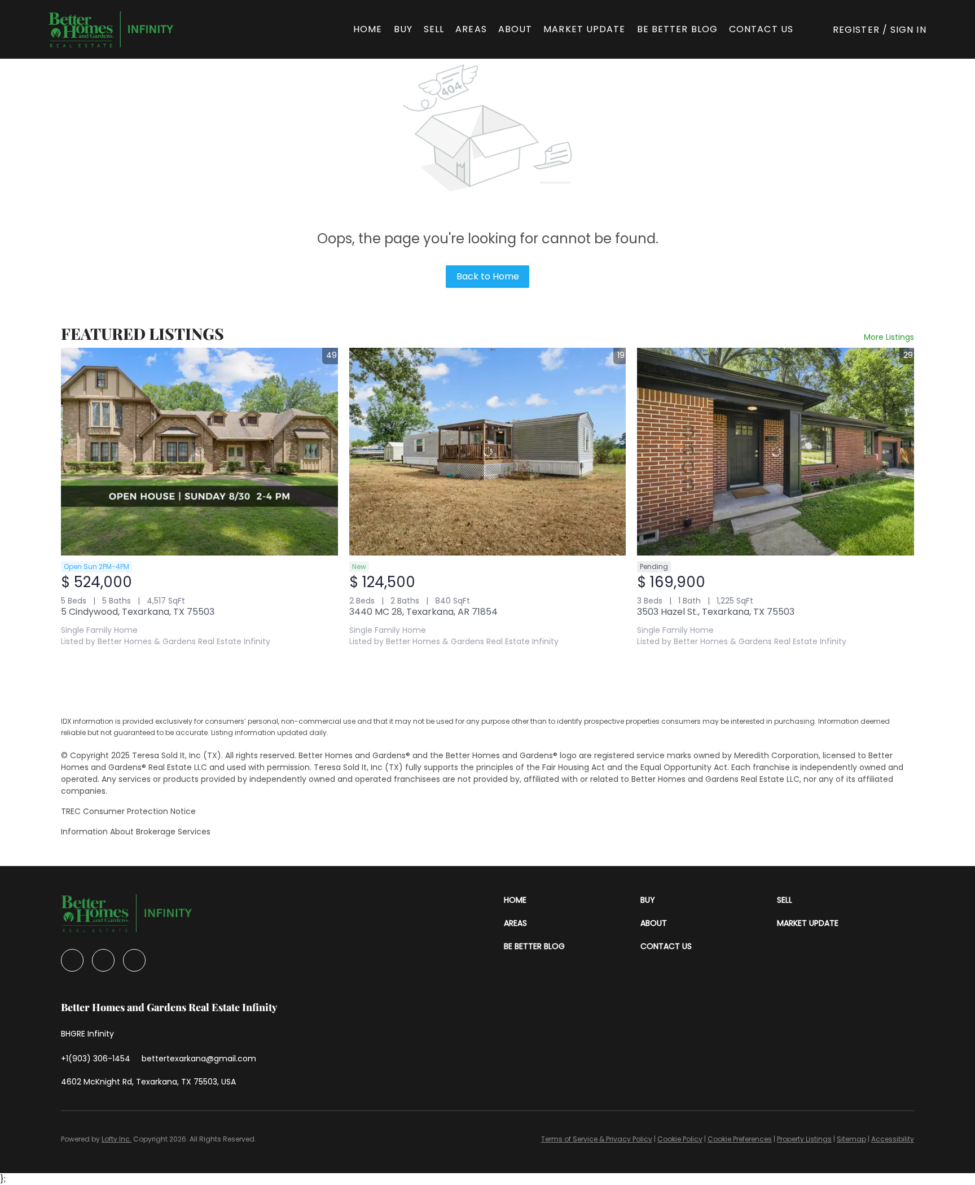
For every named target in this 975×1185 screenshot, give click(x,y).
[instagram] (103, 960)
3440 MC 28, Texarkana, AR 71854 (423, 611)
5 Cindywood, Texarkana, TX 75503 (137, 611)
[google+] (134, 960)
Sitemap (851, 1139)
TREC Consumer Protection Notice (128, 811)
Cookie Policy (679, 1139)
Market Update (584, 29)
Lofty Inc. (116, 1139)
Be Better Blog (677, 29)
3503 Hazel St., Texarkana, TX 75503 (715, 611)
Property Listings (804, 1139)
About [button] (515, 29)
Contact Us (761, 29)
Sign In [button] (908, 29)
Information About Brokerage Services (135, 831)
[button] (111, 29)
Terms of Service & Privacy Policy (596, 1139)
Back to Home (487, 276)
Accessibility (892, 1139)
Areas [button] (471, 29)
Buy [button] (403, 29)
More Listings (889, 337)
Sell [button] (434, 29)
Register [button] (856, 29)
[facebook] (72, 960)
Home (367, 29)
